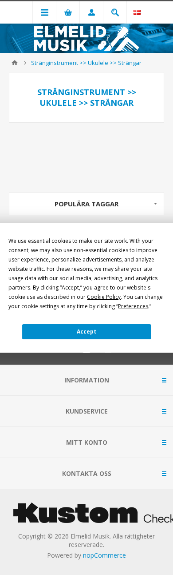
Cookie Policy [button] (104, 297)
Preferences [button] (133, 306)
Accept (86, 331)
